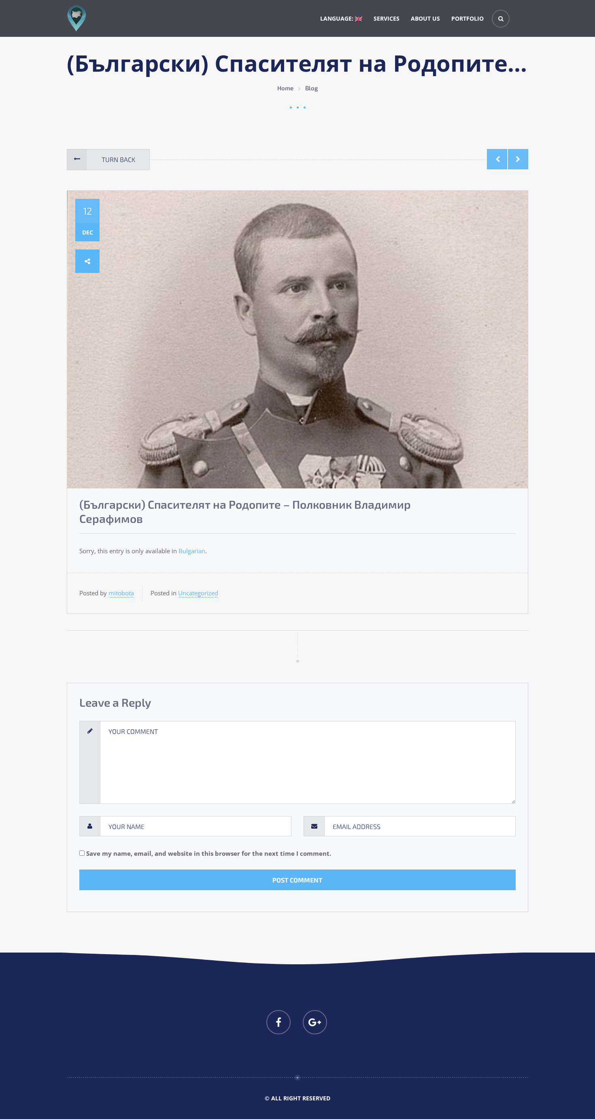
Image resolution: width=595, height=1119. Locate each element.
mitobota (121, 593)
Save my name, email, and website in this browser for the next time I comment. (208, 853)
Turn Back (118, 159)
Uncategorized (198, 593)
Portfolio (467, 18)
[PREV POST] (497, 159)
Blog (311, 88)
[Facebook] (278, 1022)
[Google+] (315, 1022)
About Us (425, 18)
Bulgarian (191, 551)
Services (387, 18)
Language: (337, 18)
